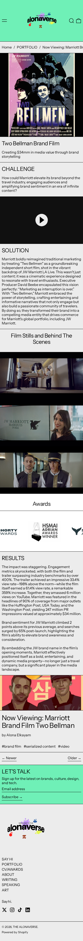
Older (72, 758)
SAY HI (7, 859)
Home (7, 47)
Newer (11, 758)
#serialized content (40, 746)
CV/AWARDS (12, 869)
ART (5, 890)
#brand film (11, 746)
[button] (71, 20)
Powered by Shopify (15, 932)
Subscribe (10, 797)
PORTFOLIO (27, 47)
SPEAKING (11, 884)
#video (63, 746)
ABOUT (8, 874)
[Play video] (41, 220)
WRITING (9, 879)
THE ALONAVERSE (25, 927)
